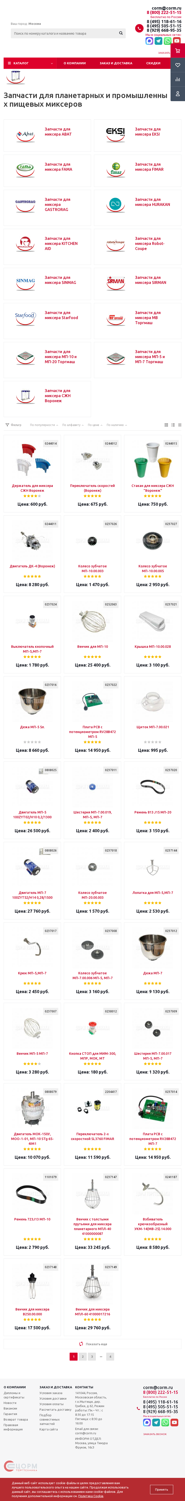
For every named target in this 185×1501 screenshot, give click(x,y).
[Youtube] (177, 41)
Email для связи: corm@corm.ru (87, 1431)
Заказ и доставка (116, 63)
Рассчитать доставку (55, 1409)
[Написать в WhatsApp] (168, 41)
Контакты (84, 1387)
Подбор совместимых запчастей (50, 1419)
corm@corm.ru (166, 8)
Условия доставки (53, 1398)
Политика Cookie (90, 1496)
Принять (161, 1489)
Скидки (153, 63)
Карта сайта (49, 1429)
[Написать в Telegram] (158, 41)
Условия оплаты (52, 1404)
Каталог (21, 63)
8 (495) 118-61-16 (164, 21)
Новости (10, 1402)
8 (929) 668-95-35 (164, 30)
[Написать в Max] (149, 41)
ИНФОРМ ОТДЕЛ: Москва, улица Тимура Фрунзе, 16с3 (91, 1443)
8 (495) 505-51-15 (164, 26)
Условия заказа (51, 1393)
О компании (75, 63)
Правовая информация (13, 1427)
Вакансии (10, 1408)
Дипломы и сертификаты (14, 1395)
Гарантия (10, 1414)
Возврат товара (16, 1419)
